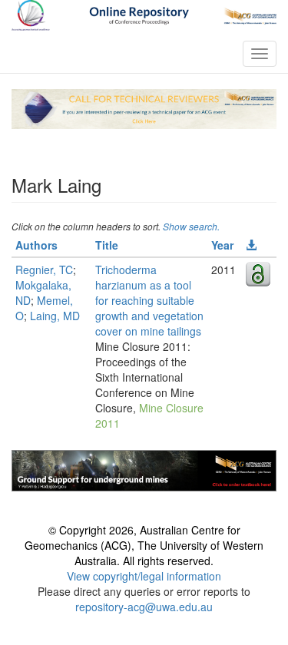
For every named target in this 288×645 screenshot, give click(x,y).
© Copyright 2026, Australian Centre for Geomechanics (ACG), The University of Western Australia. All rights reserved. (144, 545)
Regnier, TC (44, 269)
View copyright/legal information (144, 576)
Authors (36, 245)
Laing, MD (55, 315)
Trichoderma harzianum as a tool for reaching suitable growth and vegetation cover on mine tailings (149, 300)
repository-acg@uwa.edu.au (144, 606)
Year (222, 245)
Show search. (191, 226)
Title (106, 245)
